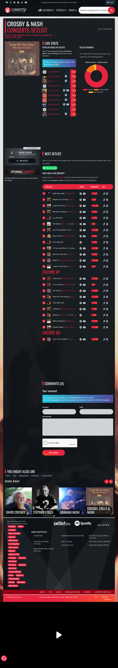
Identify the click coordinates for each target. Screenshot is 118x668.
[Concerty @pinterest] (14, 2)
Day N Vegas (66, 541)
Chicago (12, 558)
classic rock (23, 476)
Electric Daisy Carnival (99, 541)
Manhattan (13, 586)
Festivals (60, 10)
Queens (22, 565)
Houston (12, 565)
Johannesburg (14, 572)
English (110, 2)
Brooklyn (12, 561)
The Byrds (68, 193)
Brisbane (12, 568)
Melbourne (13, 540)
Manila (11, 582)
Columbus (47, 10)
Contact (87, 592)
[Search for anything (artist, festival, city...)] (111, 10)
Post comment (53, 452)
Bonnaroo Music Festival (72, 536)
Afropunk (38, 536)
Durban (12, 551)
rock (8, 476)
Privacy (105, 597)
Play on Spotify (51, 168)
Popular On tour (72, 592)
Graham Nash (72, 266)
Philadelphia (14, 579)
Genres (72, 10)
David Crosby (67, 236)
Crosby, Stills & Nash (76, 199)
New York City (14, 533)
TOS (96, 597)
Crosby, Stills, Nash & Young (77, 254)
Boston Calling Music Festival (99, 537)
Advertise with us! (103, 592)
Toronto (22, 558)
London (12, 530)
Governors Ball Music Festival (44, 550)
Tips (50, 592)
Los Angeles (14, 544)
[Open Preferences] (4, 658)
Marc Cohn (65, 224)
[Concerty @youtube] (25, 2)
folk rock (35, 476)
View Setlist (23, 160)
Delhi (21, 526)
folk (14, 476)
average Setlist (58, 177)
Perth (11, 575)
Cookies (107, 599)
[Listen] (66, 76)
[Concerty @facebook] (6, 2)
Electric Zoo (67, 545)
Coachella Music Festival (41, 543)
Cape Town (13, 547)
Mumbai (12, 526)
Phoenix (20, 575)
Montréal (21, 582)
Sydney (12, 537)
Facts (58, 592)
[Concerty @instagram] (10, 2)
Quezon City (14, 554)
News (42, 592)
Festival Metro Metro (99, 545)
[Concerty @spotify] (18, 2)
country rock (47, 476)
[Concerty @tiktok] (22, 2)
